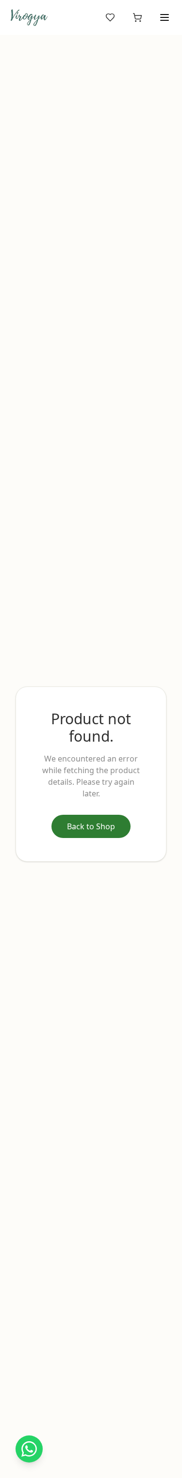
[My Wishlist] (110, 17)
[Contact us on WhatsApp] (29, 1449)
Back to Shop (91, 826)
